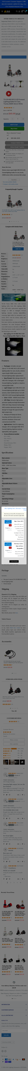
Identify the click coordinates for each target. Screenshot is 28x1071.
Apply (10, 525)
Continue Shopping (14, 561)
